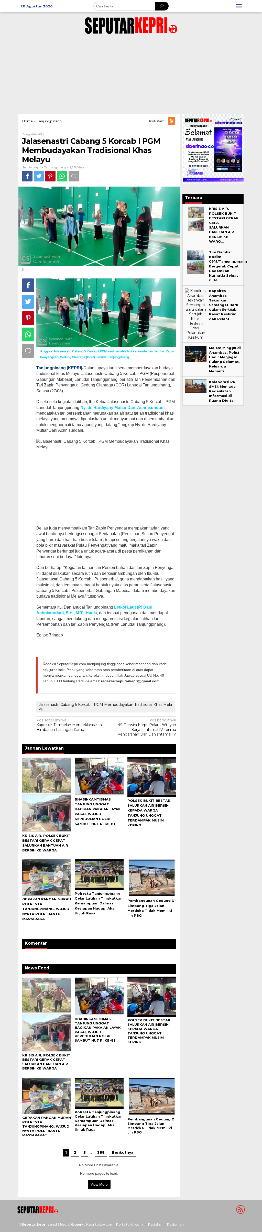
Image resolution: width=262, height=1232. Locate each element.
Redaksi (154, 1224)
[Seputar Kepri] (131, 24)
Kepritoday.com (99, 1224)
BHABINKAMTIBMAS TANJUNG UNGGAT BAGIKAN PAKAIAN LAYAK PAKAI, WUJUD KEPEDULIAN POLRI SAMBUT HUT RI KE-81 (98, 1030)
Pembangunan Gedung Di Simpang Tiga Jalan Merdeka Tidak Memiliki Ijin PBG (151, 1125)
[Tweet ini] (39, 176)
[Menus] (239, 6)
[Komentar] (74, 176)
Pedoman (175, 1224)
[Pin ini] (50, 176)
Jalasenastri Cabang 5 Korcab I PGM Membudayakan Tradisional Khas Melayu (105, 706)
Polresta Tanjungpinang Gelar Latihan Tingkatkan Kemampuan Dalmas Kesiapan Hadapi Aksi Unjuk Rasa (99, 903)
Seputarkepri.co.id (39, 1224)
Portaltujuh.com (129, 1224)
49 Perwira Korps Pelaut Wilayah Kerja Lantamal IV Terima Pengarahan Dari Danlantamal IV (146, 727)
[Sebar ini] (27, 176)
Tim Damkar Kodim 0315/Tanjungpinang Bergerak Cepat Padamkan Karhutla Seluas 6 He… (228, 266)
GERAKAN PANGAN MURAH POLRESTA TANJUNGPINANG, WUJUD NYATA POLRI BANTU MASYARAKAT (46, 909)
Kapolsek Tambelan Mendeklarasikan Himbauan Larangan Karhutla (69, 725)
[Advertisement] (131, 73)
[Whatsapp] (62, 176)
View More (99, 1184)
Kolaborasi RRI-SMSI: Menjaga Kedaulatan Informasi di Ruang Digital (223, 391)
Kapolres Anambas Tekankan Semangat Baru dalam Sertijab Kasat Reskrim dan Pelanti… (223, 305)
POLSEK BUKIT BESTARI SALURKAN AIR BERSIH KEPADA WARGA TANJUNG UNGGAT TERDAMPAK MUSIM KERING (149, 1031)
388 (101, 1152)
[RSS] (172, 121)
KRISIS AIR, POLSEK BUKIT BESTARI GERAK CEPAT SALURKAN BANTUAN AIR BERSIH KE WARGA (46, 1061)
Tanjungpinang (55, 167)
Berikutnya (122, 1152)
